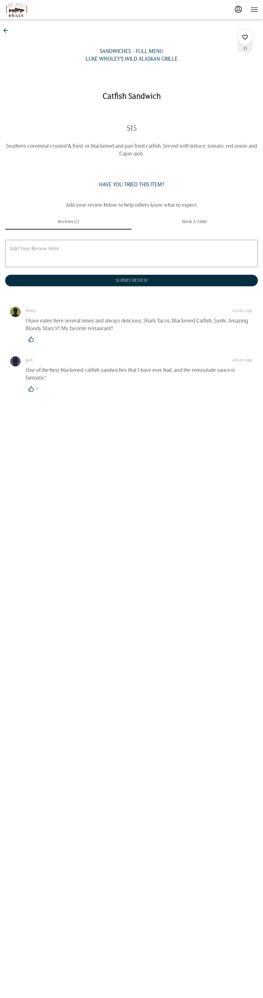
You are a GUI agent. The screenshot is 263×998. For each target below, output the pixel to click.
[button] (7, 30)
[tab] (68, 222)
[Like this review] (33, 339)
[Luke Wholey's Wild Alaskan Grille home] (34, 10)
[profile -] (238, 9)
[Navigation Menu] (254, 9)
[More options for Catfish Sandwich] (245, 37)
